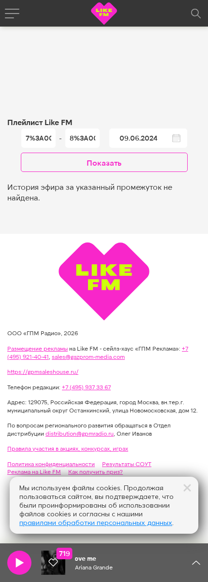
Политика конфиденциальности (51, 463)
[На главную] (104, 14)
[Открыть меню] (12, 13)
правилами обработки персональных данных (95, 522)
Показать (104, 162)
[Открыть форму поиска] (196, 13)
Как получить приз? (95, 471)
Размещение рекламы (37, 348)
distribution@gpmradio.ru (79, 433)
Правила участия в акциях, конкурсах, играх (67, 448)
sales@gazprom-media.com (88, 356)
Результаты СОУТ (126, 463)
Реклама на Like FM (34, 471)
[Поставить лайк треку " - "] (53, 563)
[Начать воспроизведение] (19, 563)
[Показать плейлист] (196, 563)
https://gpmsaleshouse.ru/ (42, 371)
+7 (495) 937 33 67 (86, 386)
